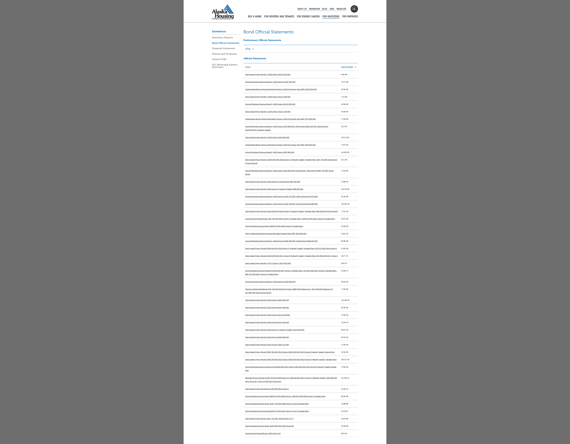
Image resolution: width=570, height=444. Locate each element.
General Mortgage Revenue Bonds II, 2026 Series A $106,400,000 (270, 82)
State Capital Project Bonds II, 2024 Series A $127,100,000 (267, 111)
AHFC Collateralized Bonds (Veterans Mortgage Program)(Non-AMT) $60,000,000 (275, 233)
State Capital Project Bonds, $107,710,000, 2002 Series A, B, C (269, 418)
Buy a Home (255, 16)
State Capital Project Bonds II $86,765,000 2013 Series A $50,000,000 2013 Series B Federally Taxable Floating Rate (289, 352)
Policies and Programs (224, 54)
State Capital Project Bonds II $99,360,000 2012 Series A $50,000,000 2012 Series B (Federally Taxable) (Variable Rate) (291, 359)
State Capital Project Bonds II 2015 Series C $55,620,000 (267, 300)
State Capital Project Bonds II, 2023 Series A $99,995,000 (267, 137)
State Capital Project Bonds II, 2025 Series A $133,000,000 (267, 97)
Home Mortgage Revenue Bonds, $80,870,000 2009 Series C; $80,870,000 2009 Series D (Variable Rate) (285, 396)
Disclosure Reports (222, 37)
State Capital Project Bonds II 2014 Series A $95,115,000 (267, 345)
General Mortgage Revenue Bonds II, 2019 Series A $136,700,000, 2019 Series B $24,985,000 (281, 204)
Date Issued (347, 67)
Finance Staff (219, 59)
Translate (341, 9)
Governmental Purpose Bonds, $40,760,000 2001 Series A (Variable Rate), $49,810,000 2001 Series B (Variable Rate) (290, 219)
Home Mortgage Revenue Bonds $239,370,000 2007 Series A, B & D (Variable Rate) (277, 411)
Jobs (332, 9)
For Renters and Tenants (279, 16)
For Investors (330, 16)
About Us (302, 9)
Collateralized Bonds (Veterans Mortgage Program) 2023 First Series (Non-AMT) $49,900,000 (280, 145)
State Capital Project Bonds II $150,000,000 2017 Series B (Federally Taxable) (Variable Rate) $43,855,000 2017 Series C (291, 256)
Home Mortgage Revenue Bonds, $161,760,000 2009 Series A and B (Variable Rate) (277, 404)
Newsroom (314, 9)
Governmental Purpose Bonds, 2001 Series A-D (263, 433)
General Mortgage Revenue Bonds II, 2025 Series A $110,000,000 (270, 104)
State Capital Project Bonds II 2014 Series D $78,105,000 (267, 322)
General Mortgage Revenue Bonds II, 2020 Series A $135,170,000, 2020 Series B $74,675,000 (281, 196)
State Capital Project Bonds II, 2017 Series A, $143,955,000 (268, 263)
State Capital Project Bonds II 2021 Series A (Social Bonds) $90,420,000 (272, 182)
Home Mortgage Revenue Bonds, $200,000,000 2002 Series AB (269, 426)
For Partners (350, 16)
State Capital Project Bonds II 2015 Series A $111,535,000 (267, 315)
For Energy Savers (308, 16)
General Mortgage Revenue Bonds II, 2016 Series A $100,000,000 (270, 282)
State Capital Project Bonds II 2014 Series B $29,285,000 (267, 337)
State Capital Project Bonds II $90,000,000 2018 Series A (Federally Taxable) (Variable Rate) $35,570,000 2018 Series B (291, 248)
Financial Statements (223, 48)
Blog (324, 9)
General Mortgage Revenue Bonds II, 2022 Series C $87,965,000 (269, 152)
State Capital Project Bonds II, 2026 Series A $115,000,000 (267, 74)
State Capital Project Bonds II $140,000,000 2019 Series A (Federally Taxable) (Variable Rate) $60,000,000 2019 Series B (291, 211)
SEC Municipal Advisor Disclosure (225, 65)
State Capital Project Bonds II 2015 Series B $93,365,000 (267, 307)
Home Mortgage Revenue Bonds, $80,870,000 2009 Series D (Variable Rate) (274, 226)
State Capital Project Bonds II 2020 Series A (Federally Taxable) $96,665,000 (274, 189)
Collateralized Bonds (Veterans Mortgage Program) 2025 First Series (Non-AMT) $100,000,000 (281, 89)
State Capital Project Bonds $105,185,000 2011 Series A (267, 389)
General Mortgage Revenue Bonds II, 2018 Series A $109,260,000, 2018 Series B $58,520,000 (281, 241)
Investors (219, 31)
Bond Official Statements (225, 43)
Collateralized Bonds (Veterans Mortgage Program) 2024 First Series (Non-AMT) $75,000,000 (280, 119)
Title (248, 49)
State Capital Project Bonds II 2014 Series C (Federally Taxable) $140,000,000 (274, 330)
